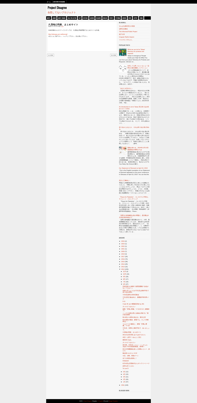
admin (54, 18)
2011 (122, 385)
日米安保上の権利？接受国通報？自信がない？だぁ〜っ (135, 287)
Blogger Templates (113, 401)
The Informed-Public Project (128, 31)
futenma (117, 18)
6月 (124, 284)
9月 (124, 276)
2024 (123, 241)
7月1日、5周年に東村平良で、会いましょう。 (136, 328)
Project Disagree (57, 7)
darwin (92, 18)
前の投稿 (113, 55)
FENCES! (126, 361)
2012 (123, 269)
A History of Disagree (59, 2)
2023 (123, 244)
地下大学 (122, 34)
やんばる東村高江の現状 (127, 26)
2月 (124, 379)
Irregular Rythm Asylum (126, 37)
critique (85, 18)
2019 (123, 254)
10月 (124, 274)
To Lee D (125, 368)
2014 (123, 264)
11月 (124, 271)
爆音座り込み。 (128, 340)
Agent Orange (62, 18)
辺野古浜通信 (123, 29)
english (105, 18)
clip (80, 18)
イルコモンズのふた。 (126, 40)
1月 (124, 382)
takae (141, 18)
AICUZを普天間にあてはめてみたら (134, 335)
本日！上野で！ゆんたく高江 (132, 337)
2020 (123, 251)
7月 (124, 282)
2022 (123, 246)
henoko (124, 18)
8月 (124, 279)
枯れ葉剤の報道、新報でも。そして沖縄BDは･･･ (135, 320)
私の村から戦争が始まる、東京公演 (134, 317)
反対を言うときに (128, 366)
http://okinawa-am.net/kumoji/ (57, 34)
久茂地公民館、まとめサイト (63, 24)
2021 (123, 249)
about (48, 18)
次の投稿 (50, 55)
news (129, 18)
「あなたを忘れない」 (126, 88)
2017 (123, 256)
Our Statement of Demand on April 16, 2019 (133, 168)
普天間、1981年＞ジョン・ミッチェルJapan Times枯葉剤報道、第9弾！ (135, 345)
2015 (123, 261)
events (111, 18)
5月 (124, 371)
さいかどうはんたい (129, 306)
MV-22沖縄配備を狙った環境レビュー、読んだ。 (136, 349)
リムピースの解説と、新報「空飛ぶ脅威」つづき (135, 324)
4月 (124, 374)
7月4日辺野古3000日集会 (131, 295)
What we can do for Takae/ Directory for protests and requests (136, 51)
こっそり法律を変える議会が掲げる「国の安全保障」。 (135, 313)
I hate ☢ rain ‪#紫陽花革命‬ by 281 (133, 304)
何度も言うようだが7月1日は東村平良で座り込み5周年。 (136, 291)
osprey (135, 18)
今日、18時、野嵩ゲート (131, 356)
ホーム (49, 2)
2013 (123, 266)
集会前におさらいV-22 (130, 353)
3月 (124, 377)
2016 (123, 259)
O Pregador (100, 401)
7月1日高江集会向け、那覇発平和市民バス (136, 298)
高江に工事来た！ (125, 180)
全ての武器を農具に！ (130, 358)
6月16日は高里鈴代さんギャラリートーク (136, 363)
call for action (72, 18)
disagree (98, 18)
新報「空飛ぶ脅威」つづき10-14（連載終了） (136, 309)
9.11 (124, 301)
